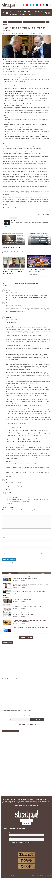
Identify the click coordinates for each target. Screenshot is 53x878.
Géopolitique (30, 22)
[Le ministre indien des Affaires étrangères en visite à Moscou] (7, 607)
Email (10, 837)
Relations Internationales (40, 22)
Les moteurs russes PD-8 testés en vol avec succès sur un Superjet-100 (40, 240)
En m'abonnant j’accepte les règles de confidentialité (27, 724)
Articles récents (12, 218)
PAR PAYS (20, 11)
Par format (13, 14)
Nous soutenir (26, 823)
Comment (43, 573)
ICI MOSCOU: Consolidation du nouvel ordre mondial (38, 270)
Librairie (21, 14)
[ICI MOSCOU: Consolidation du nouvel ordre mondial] (39, 256)
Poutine (37, 33)
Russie (48, 22)
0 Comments (23, 580)
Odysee (24, 710)
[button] (14, 11)
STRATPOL (13, 33)
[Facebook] (6, 226)
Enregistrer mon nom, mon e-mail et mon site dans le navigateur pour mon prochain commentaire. (24, 554)
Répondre (8, 299)
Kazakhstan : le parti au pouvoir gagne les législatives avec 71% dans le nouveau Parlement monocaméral (29, 621)
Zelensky (40, 33)
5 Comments (25, 33)
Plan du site (35, 805)
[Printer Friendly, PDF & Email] (43, 214)
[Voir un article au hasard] (49, 13)
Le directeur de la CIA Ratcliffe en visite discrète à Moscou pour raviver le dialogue (30, 592)
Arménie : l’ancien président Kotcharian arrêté (23, 599)
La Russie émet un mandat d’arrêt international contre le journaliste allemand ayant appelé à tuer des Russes (31, 584)
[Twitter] (8, 226)
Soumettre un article (26, 820)
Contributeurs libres (12, 22)
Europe (25, 22)
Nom (3, 531)
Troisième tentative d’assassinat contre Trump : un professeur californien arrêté (13, 271)
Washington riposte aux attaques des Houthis (13, 241)
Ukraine (5, 24)
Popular (27, 573)
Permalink (19, 292)
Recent (11, 573)
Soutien (30, 14)
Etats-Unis (20, 22)
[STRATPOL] (3, 13)
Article (5, 22)
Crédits (30, 805)
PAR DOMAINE (37, 11)
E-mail (4, 537)
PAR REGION (27, 11)
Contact (16, 805)
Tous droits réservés (20, 875)
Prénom (11, 832)
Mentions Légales (23, 805)
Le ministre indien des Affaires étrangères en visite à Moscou (27, 606)
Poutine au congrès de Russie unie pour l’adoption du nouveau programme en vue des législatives (30, 628)
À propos (6, 218)
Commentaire (6, 514)
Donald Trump (32, 33)
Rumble (29, 710)
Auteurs (12, 11)
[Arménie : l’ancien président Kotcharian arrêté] (7, 600)
